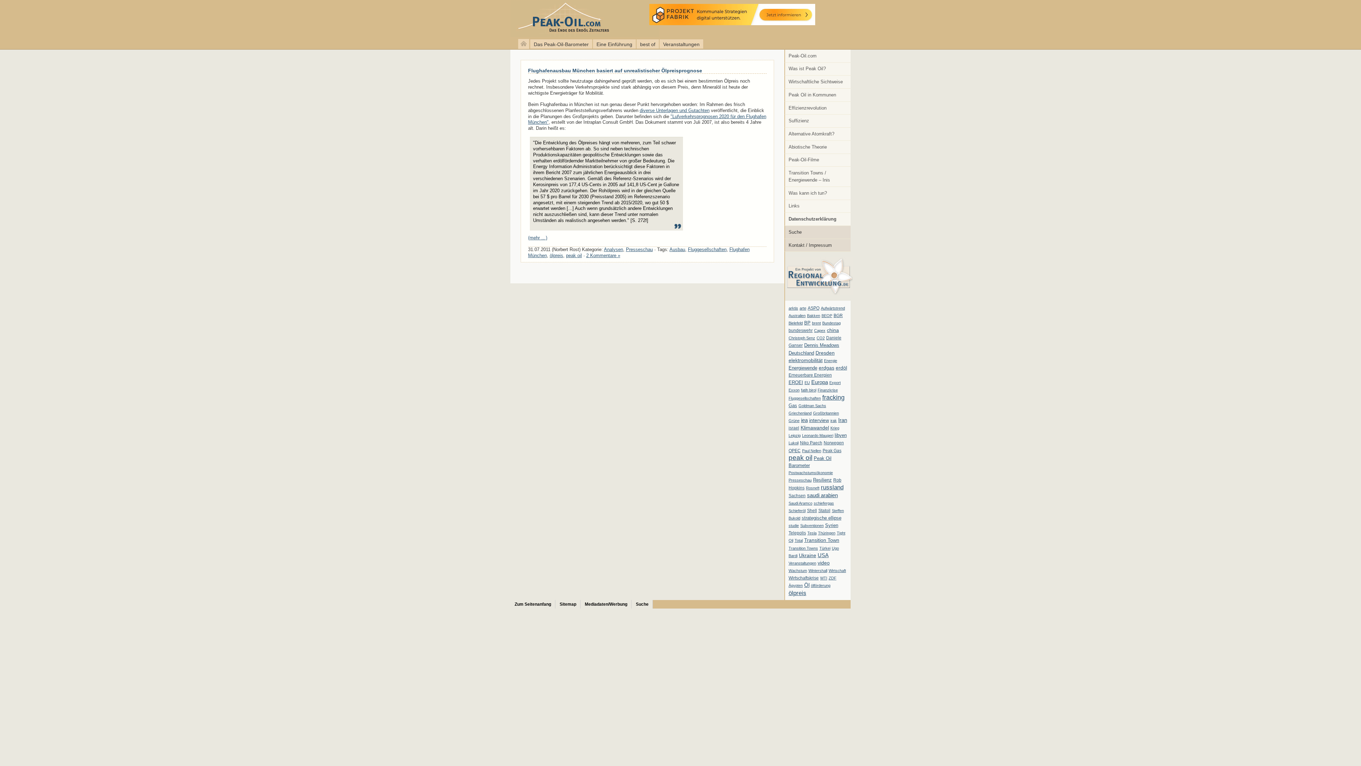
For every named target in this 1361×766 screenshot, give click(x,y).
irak (833, 420)
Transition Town (821, 540)
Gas (793, 405)
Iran (842, 420)
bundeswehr (801, 330)
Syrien (831, 525)
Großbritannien (826, 413)
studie (794, 525)
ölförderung (820, 585)
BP (807, 323)
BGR (838, 315)
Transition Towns (803, 548)
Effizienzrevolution (808, 108)
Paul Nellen (811, 451)
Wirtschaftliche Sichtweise (816, 81)
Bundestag (831, 323)
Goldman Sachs (812, 406)
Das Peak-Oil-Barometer (561, 44)
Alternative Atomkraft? (811, 134)
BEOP (827, 315)
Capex (819, 330)
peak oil (800, 457)
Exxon (794, 390)
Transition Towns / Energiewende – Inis (809, 176)
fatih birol (808, 390)
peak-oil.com (74, 18)
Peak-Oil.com (803, 56)
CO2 (821, 338)
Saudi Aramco (800, 503)
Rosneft (812, 488)
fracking (833, 397)
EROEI (796, 382)
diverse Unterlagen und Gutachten (675, 110)
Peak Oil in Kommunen (812, 95)
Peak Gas (832, 450)
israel (794, 428)
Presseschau (800, 480)
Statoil (824, 510)
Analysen (613, 249)
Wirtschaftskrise (804, 578)
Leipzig (795, 435)
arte (803, 308)
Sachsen (797, 495)
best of (647, 44)
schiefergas (824, 503)
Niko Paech (811, 442)
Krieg (834, 428)
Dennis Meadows (821, 345)
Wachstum (798, 570)
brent (816, 323)
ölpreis (797, 592)
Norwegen (834, 442)
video (824, 563)
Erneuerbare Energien (810, 375)
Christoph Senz (802, 338)
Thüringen (826, 533)
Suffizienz (799, 120)
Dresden (825, 353)
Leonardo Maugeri (817, 435)
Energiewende (803, 368)
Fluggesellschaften (805, 398)
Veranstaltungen (681, 44)
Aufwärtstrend (833, 308)
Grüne (794, 420)
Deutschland (801, 353)
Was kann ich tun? (808, 193)
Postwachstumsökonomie (811, 473)
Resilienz (822, 480)
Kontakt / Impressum (810, 245)
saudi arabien (822, 495)
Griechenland (800, 413)
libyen (841, 435)
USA (823, 555)
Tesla (812, 533)
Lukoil (794, 443)
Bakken (813, 315)
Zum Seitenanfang (533, 604)
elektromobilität (806, 360)
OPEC (795, 450)
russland (832, 487)
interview (819, 420)
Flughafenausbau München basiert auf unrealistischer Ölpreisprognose (615, 70)
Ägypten (796, 585)
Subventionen (812, 525)
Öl (807, 585)
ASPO (813, 308)
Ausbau (677, 249)
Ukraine (807, 555)
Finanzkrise (828, 390)
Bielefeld (796, 323)
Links (794, 206)
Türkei (824, 548)
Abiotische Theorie (808, 147)
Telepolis (797, 533)
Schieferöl (797, 511)
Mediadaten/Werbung (606, 604)
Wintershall (817, 570)
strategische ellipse (821, 518)
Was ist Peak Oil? (807, 68)
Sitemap (568, 604)
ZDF (832, 578)
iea (804, 420)
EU (807, 383)
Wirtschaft (837, 570)
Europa (819, 382)
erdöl (841, 368)
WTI (823, 578)
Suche (795, 232)
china (833, 330)
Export (835, 383)
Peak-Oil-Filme (804, 159)
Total (799, 540)
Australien (797, 315)
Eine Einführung (614, 44)
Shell (812, 510)
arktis (793, 308)
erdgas (826, 368)
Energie (830, 361)
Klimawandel (815, 428)
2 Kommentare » (603, 255)
